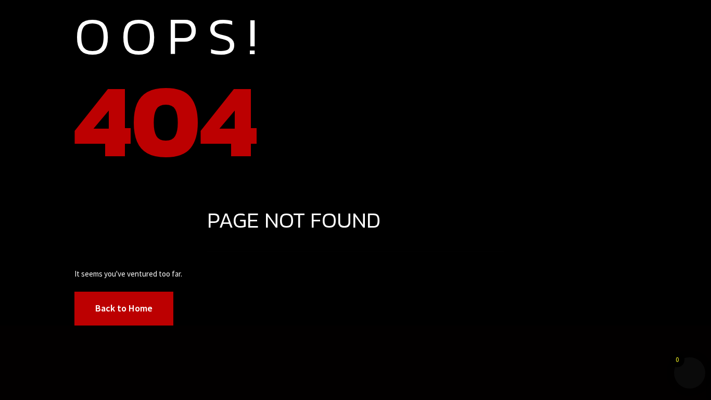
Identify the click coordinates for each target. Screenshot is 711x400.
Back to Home (124, 308)
